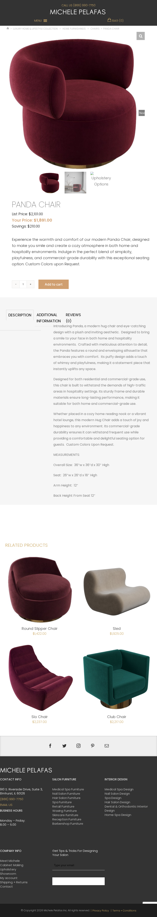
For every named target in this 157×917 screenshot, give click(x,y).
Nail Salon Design (117, 794)
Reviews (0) (73, 318)
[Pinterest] (93, 746)
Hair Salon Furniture (66, 798)
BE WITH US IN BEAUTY (78, 881)
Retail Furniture (63, 806)
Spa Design (113, 798)
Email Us (6, 805)
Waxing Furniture (64, 811)
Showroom (8, 874)
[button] (38, 21)
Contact (6, 887)
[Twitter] (64, 746)
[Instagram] (78, 746)
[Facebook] (50, 746)
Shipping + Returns (14, 882)
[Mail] (107, 746)
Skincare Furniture (65, 815)
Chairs (95, 28)
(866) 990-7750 (11, 799)
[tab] (20, 318)
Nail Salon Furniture (66, 794)
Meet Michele (10, 861)
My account (9, 878)
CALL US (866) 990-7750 (78, 5)
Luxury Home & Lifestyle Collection (35, 28)
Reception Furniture (66, 819)
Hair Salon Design (117, 802)
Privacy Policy (100, 910)
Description (19, 315)
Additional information (49, 318)
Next (142, 113)
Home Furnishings (74, 28)
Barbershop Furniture (67, 824)
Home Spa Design (118, 815)
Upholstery (8, 869)
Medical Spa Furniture (68, 789)
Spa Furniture (62, 802)
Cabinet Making (11, 865)
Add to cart (53, 284)
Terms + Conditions (124, 910)
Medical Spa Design (119, 789)
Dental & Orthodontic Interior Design (126, 808)
